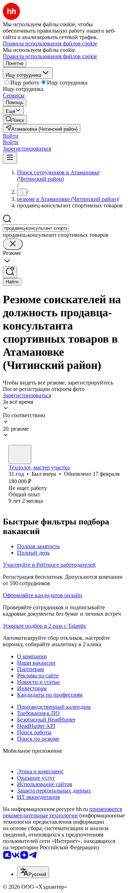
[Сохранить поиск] (10, 272)
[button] (10, 136)
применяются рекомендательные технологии (62, 812)
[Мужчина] (20, 454)
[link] (15, 119)
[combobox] (36, 228)
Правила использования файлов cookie (50, 56)
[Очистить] (13, 244)
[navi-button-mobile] (10, 158)
